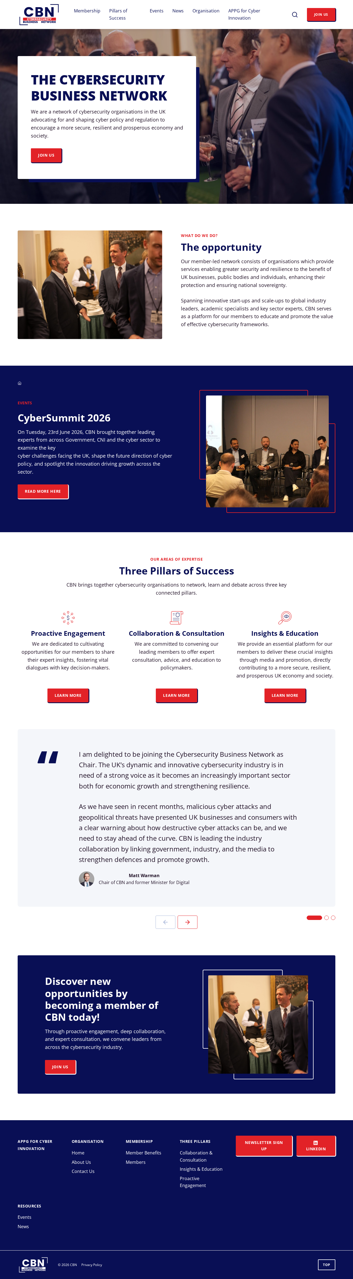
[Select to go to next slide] (187, 922)
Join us (46, 155)
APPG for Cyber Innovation (244, 14)
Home (78, 1153)
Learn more (285, 695)
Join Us (321, 14)
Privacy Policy (91, 1264)
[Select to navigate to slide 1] (314, 918)
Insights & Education (201, 1169)
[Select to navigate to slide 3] (333, 918)
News (178, 11)
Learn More (68, 695)
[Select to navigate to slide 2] (326, 918)
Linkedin (316, 1148)
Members (136, 1162)
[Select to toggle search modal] (295, 14)
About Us (81, 1162)
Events (157, 11)
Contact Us (83, 1171)
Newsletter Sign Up (264, 1145)
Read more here (43, 491)
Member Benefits (143, 1153)
